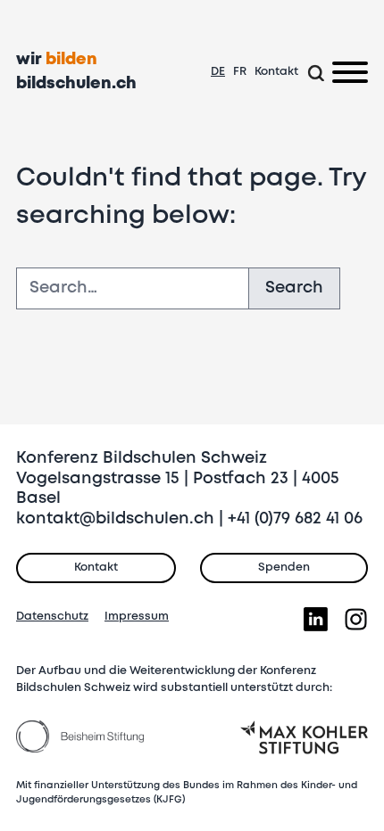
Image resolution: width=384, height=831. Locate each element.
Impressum (136, 616)
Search (294, 288)
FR (239, 72)
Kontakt (276, 72)
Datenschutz (52, 616)
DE (218, 72)
